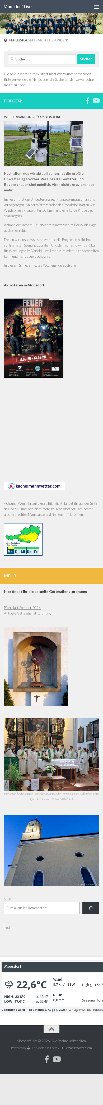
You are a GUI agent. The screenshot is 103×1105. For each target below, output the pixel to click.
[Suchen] (90, 908)
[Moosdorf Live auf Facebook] (87, 100)
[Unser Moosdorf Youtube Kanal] (96, 100)
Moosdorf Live (17, 6)
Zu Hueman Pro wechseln (75, 1048)
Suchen (9, 899)
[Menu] (96, 6)
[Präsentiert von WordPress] (28, 1048)
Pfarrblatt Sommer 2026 (22, 608)
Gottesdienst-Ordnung (34, 613)
